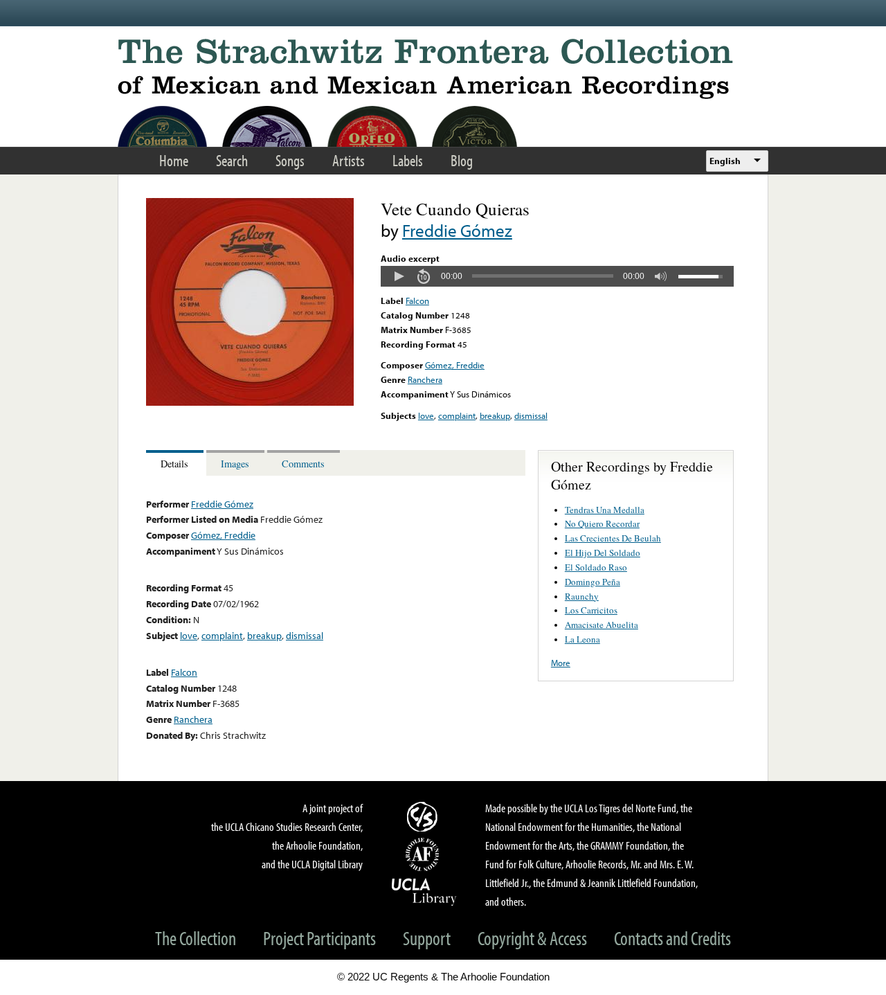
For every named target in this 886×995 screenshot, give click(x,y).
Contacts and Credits (672, 938)
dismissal (531, 415)
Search (232, 160)
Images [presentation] (235, 463)
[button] (398, 276)
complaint (457, 415)
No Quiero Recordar (602, 523)
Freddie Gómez (457, 230)
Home (173, 160)
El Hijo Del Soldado (602, 552)
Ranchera (425, 379)
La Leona (582, 639)
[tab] (176, 463)
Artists (348, 160)
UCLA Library (424, 891)
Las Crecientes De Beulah (613, 538)
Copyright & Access (532, 938)
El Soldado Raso (596, 567)
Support (427, 938)
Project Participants (319, 938)
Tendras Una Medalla (604, 509)
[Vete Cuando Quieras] (250, 402)
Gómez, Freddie (455, 364)
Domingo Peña (592, 581)
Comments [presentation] (303, 463)
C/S (424, 816)
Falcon (417, 300)
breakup (495, 415)
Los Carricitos (591, 610)
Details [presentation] (174, 463)
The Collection (195, 938)
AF (424, 854)
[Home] (443, 69)
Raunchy (582, 596)
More (560, 662)
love (426, 415)
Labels (407, 160)
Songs (290, 160)
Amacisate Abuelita (601, 624)
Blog (462, 160)
